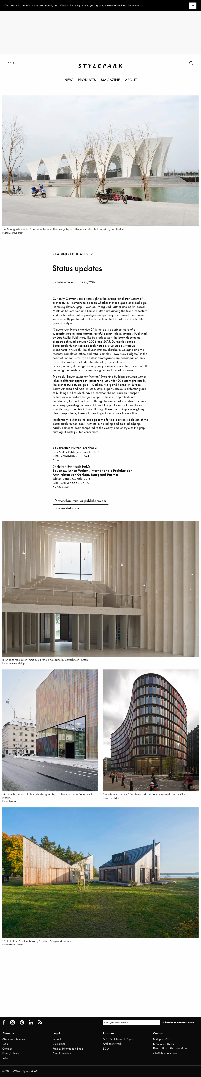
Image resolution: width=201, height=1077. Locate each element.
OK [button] (192, 5)
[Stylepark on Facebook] (4, 1022)
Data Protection (62, 1053)
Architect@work (112, 1043)
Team (5, 1043)
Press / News (10, 1053)
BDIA (106, 1048)
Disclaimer (59, 1043)
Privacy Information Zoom (68, 1048)
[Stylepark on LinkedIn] (31, 1022)
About (131, 79)
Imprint (57, 1039)
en (14, 63)
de (9, 63)
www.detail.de (68, 508)
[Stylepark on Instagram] (12, 1022)
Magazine (110, 79)
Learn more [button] (134, 5)
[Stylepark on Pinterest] (22, 1022)
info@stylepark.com (165, 1052)
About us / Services (14, 1039)
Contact (7, 1048)
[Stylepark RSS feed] (40, 1022)
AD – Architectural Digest (118, 1039)
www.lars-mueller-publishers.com (82, 501)
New (68, 79)
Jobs (5, 1058)
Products (87, 79)
